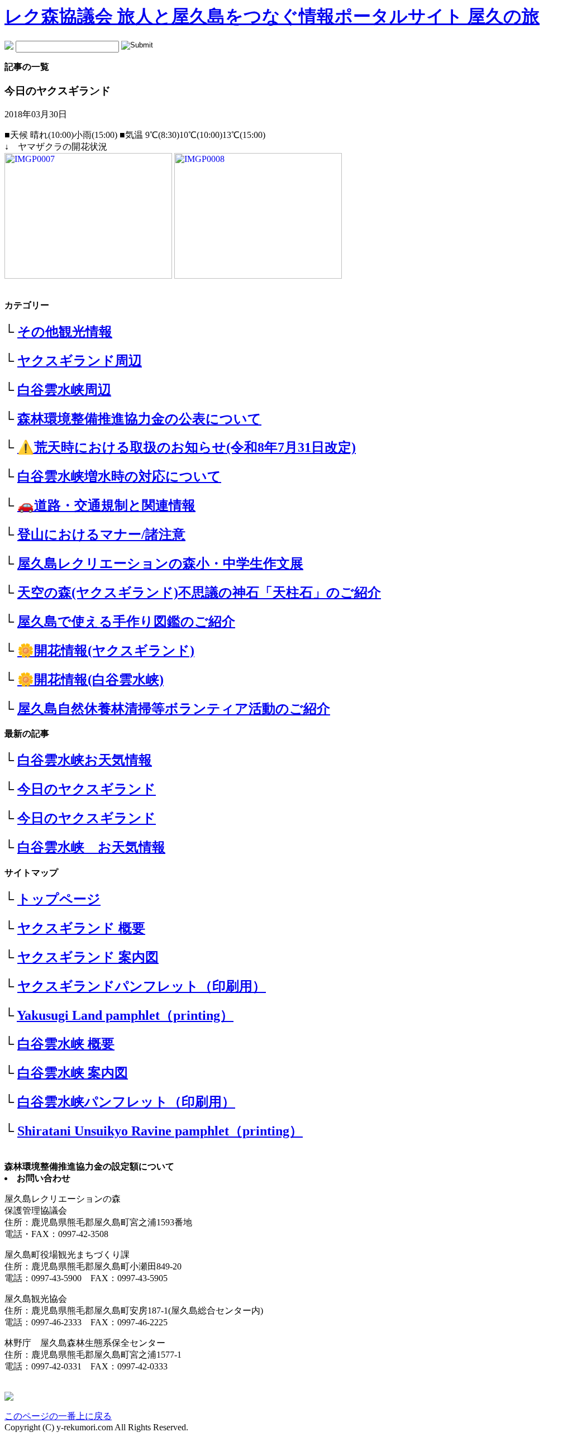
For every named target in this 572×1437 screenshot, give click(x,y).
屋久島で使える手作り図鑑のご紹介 (126, 621)
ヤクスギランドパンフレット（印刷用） (141, 986)
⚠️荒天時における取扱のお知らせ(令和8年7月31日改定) (186, 447)
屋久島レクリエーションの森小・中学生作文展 (160, 563)
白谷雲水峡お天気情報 (84, 760)
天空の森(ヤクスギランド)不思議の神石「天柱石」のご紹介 (199, 592)
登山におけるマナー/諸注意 (101, 534)
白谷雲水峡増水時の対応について (119, 476)
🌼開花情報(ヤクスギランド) (105, 650)
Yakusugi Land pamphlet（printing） (125, 1015)
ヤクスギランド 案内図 (88, 957)
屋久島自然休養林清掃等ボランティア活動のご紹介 (173, 708)
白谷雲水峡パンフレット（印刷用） (126, 1102)
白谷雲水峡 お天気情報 (91, 847)
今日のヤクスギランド (86, 789)
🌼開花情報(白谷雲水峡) (90, 679)
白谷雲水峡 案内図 (72, 1073)
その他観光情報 (64, 331)
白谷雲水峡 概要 (66, 1044)
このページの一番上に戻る (58, 1416)
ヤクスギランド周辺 (79, 361)
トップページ (59, 899)
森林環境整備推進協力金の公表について (139, 419)
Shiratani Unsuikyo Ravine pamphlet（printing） (160, 1131)
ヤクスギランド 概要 (81, 928)
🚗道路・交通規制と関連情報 (106, 505)
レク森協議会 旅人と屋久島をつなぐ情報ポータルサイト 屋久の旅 (272, 16)
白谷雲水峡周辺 (64, 390)
